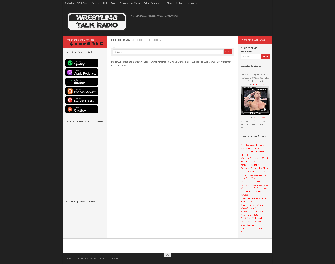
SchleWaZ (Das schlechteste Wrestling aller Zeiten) (253, 213)
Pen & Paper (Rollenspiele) (252, 218)
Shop (169, 3)
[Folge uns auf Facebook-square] (88, 44)
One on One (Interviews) (251, 228)
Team (113, 3)
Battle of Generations (153, 3)
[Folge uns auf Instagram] (93, 44)
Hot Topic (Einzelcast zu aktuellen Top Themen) (252, 180)
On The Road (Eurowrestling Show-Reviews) (253, 223)
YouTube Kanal (259, 84)
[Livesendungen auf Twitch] (97, 44)
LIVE (105, 3)
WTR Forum (82, 3)
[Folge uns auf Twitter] (84, 44)
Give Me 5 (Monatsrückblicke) (255, 171)
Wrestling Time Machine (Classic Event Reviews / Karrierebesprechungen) (255, 161)
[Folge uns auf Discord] (101, 44)
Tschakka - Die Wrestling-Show (254, 168)
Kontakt (179, 3)
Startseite (69, 3)
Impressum (191, 3)
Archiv (94, 3)
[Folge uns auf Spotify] (71, 44)
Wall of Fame (259, 117)
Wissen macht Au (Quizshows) (254, 188)
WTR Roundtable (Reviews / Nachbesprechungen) (253, 146)
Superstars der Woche (130, 3)
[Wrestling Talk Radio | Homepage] (97, 21)
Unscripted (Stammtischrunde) (255, 184)
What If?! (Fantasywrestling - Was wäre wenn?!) (253, 206)
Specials (244, 231)
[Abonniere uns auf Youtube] (80, 44)
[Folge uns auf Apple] (75, 44)
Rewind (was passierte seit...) (254, 174)
